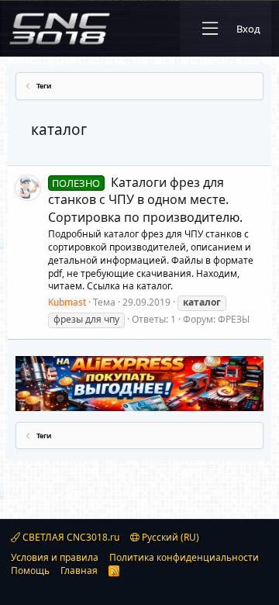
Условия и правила (54, 557)
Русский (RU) (169, 537)
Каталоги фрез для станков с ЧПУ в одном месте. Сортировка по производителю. (145, 200)
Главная (79, 570)
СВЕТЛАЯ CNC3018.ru (69, 537)
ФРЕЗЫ (234, 319)
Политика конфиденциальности (184, 557)
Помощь (30, 570)
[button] (210, 29)
